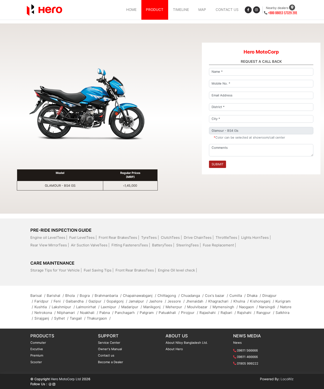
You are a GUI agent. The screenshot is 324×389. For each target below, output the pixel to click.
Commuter (38, 342)
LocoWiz (287, 379)
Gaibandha (76, 301)
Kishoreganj (262, 301)
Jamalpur (138, 301)
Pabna (106, 312)
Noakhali (89, 312)
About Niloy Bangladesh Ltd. (187, 342)
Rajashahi (209, 312)
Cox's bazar (216, 295)
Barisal (37, 295)
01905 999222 (247, 363)
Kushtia (42, 307)
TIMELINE (181, 9)
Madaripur (131, 307)
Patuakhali (169, 312)
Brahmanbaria (108, 295)
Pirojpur (189, 312)
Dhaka (254, 295)
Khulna (241, 301)
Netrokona (45, 312)
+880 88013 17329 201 (282, 13)
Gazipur (96, 301)
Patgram (148, 312)
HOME (131, 9)
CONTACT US (227, 9)
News (237, 342)
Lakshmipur (63, 307)
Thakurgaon (99, 318)
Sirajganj (43, 318)
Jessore (176, 301)
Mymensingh (225, 307)
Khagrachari (220, 301)
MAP (202, 9)
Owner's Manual (110, 349)
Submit (217, 164)
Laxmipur (110, 307)
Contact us (106, 355)
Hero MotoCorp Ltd (66, 379)
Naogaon (248, 307)
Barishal (55, 295)
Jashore (157, 301)
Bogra (86, 295)
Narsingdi (269, 307)
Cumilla (237, 295)
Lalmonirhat (87, 307)
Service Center (109, 342)
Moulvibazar (199, 307)
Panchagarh (126, 312)
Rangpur (265, 312)
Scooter (36, 362)
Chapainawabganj (139, 295)
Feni (59, 301)
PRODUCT (154, 9)
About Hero (174, 349)
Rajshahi (246, 312)
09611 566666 (247, 350)
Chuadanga (192, 295)
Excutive (36, 349)
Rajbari (228, 312)
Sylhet (61, 318)
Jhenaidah (196, 301)
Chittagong (168, 295)
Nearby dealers (277, 8)
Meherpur (176, 307)
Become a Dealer (110, 362)
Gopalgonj (116, 301)
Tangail (77, 318)
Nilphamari (68, 312)
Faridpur (43, 301)
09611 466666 (247, 357)
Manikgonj (153, 307)
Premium (36, 355)
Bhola (71, 295)
